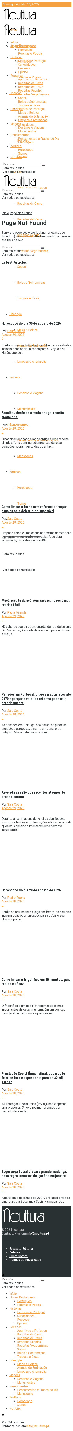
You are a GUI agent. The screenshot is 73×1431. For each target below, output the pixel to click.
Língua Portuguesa (23, 46)
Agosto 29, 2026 (13, 335)
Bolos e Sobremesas (32, 101)
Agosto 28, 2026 (13, 901)
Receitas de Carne (29, 203)
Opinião (22, 156)
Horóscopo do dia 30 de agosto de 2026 (31, 323)
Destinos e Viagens (31, 127)
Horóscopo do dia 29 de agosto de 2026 (31, 890)
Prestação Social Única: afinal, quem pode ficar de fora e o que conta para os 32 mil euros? (33, 1077)
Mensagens (26, 142)
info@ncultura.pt (37, 1233)
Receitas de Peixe (30, 87)
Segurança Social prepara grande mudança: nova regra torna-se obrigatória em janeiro (34, 1173)
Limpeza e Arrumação (32, 120)
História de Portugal (31, 109)
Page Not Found (21, 213)
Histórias (16, 57)
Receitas (16, 76)
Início (14, 42)
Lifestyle (16, 109)
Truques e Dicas (29, 105)
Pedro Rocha (16, 331)
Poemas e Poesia (29, 77)
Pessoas (24, 68)
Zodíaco (16, 146)
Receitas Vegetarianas (32, 251)
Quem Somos (18, 1256)
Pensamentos (19, 135)
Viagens (15, 124)
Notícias (16, 157)
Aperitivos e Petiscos (33, 79)
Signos (21, 503)
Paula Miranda (16, 425)
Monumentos (26, 409)
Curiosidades (25, 124)
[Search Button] (43, 165)
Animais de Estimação (33, 116)
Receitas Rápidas (30, 90)
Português (25, 50)
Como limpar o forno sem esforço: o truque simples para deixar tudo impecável (34, 509)
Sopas (21, 267)
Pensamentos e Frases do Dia (38, 139)
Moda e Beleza (27, 330)
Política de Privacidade (25, 1260)
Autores (14, 1252)
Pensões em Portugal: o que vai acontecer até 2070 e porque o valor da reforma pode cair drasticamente (36, 698)
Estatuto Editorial (21, 1249)
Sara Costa (14, 519)
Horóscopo (25, 150)
